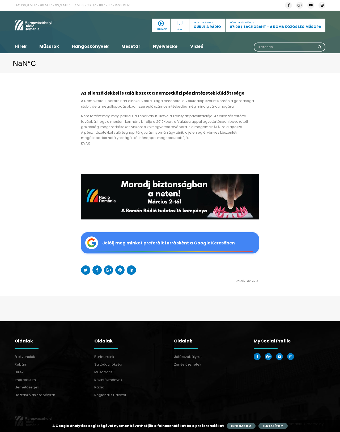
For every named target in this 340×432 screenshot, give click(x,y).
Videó (196, 46)
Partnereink (104, 356)
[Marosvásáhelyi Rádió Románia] (64, 25)
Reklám (21, 364)
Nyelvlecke (165, 46)
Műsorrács (103, 372)
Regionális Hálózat (110, 395)
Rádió (99, 387)
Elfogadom (241, 426)
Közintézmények (108, 380)
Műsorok (49, 46)
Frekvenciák (25, 356)
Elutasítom (273, 426)
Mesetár (130, 46)
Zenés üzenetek (187, 364)
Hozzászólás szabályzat (35, 395)
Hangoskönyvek (90, 46)
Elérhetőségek (27, 387)
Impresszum (25, 380)
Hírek (21, 46)
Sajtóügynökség (108, 364)
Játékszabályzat (188, 356)
